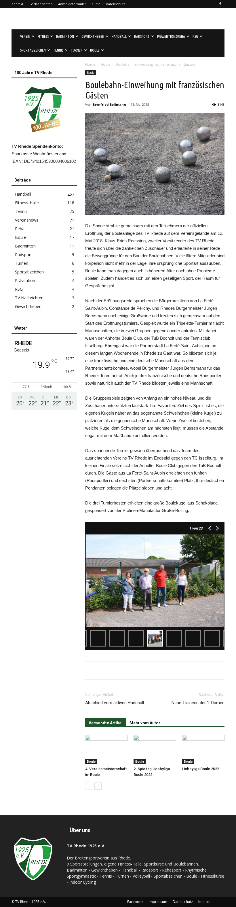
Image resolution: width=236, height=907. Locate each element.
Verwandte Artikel (106, 723)
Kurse (96, 4)
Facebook (135, 901)
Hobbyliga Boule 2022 (200, 769)
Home (90, 64)
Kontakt (17, 4)
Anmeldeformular (72, 4)
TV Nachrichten (41, 4)
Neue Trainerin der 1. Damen (198, 702)
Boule (105, 64)
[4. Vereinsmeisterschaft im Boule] (106, 749)
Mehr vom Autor (145, 723)
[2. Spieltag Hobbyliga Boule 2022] (155, 749)
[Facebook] (220, 4)
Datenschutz (115, 4)
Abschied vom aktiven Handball (114, 702)
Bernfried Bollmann (109, 104)
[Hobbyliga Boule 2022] (203, 749)
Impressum (158, 901)
